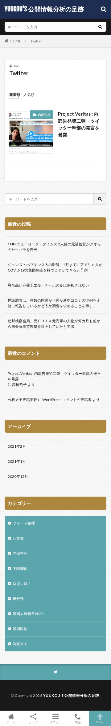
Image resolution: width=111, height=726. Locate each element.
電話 (78, 722)
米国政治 (20, 628)
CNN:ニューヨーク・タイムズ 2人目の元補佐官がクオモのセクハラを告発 (54, 247)
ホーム (11, 722)
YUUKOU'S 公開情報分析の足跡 (44, 9)
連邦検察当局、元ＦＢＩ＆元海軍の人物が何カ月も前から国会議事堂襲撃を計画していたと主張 (54, 324)
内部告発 (44, 115)
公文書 (18, 538)
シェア (33, 722)
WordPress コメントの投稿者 (67, 399)
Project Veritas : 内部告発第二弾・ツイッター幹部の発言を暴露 (79, 124)
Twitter (36, 41)
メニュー (55, 722)
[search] (100, 27)
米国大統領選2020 (28, 613)
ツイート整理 (24, 523)
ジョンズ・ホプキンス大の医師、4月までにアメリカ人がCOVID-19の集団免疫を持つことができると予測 (55, 267)
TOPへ (100, 722)
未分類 (18, 598)
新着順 (14, 94)
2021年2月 (17, 446)
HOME (15, 41)
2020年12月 (18, 476)
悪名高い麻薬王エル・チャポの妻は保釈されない (48, 285)
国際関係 (20, 568)
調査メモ (20, 643)
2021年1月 (17, 461)
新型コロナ (22, 583)
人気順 (29, 94)
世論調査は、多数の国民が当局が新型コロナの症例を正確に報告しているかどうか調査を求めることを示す (54, 303)
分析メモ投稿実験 (22, 399)
